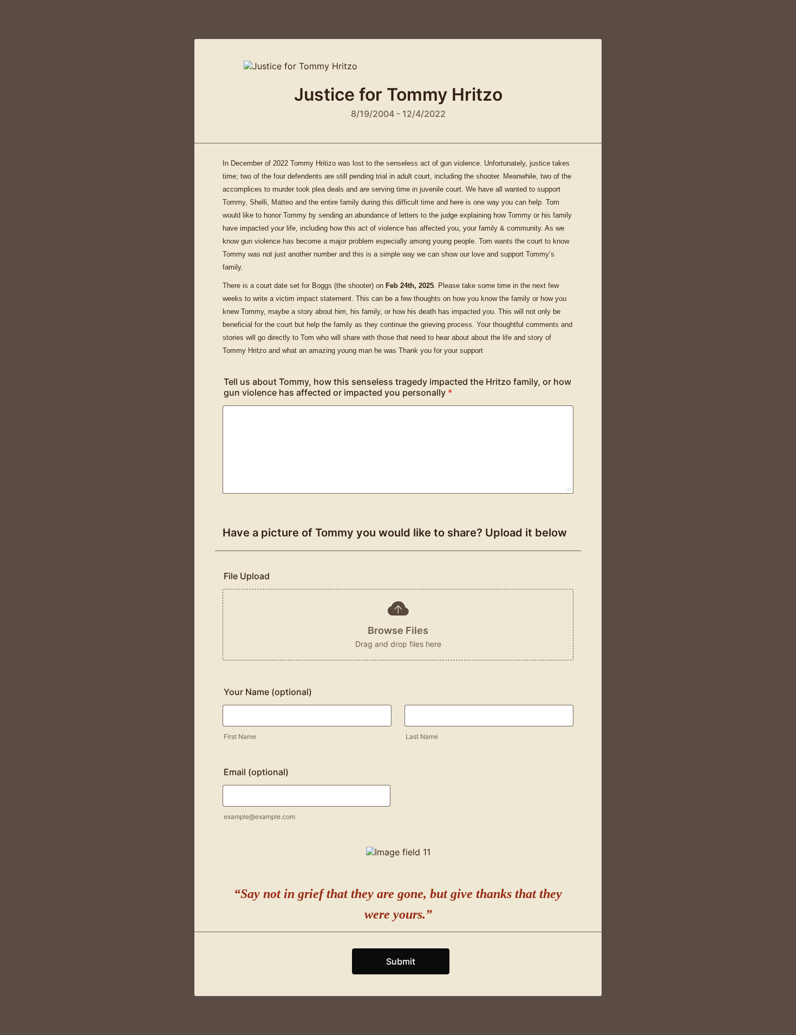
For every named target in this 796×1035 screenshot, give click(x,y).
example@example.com (259, 817)
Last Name (422, 736)
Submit (400, 961)
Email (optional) (256, 772)
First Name (240, 736)
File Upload (247, 576)
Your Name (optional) (268, 691)
